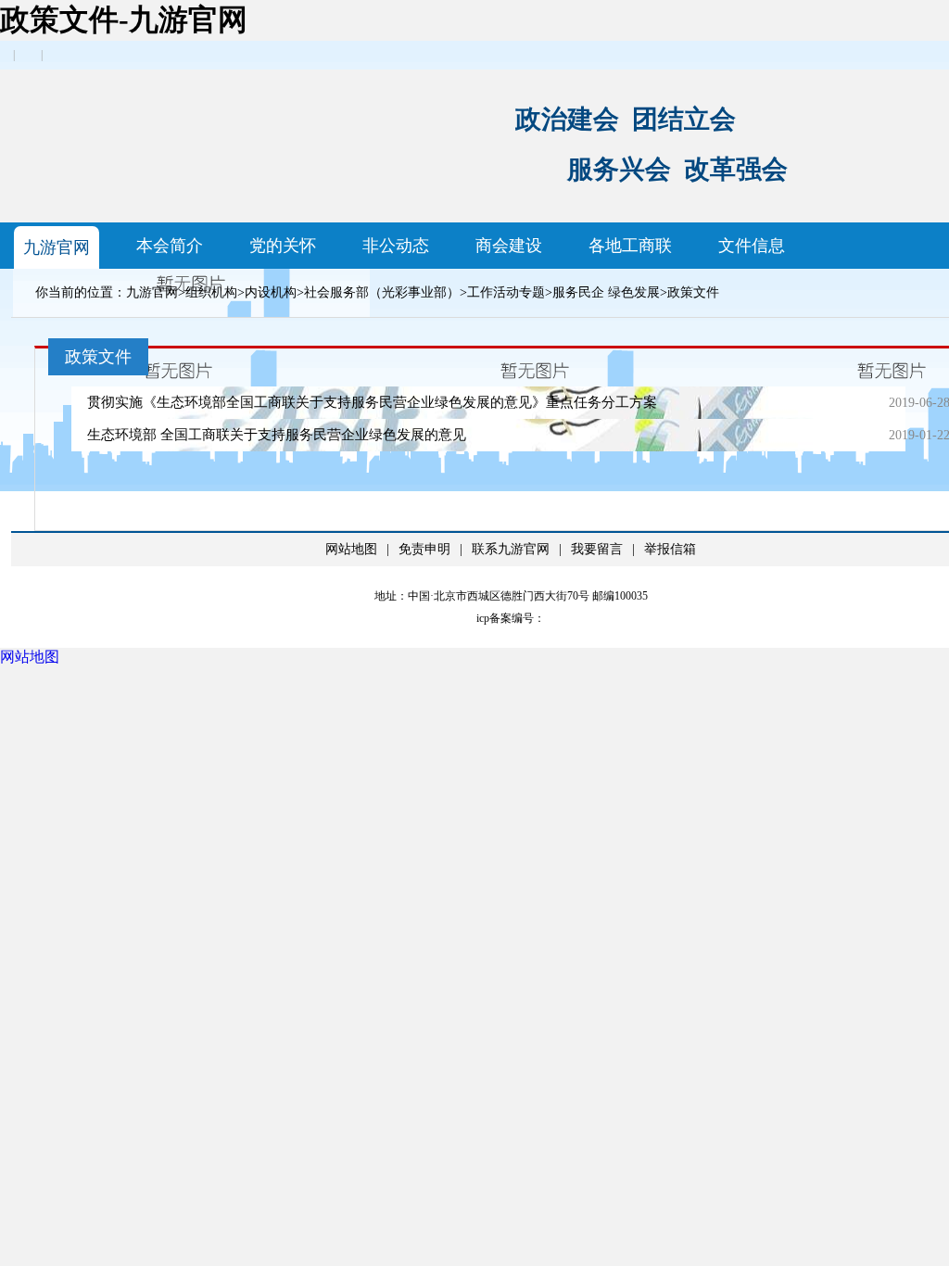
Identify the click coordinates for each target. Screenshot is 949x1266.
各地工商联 (630, 245)
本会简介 (169, 245)
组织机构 (211, 292)
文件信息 (751, 245)
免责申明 (424, 549)
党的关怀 (282, 245)
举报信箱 (670, 549)
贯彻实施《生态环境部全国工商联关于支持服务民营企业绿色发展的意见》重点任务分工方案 (372, 402)
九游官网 (56, 247)
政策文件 (693, 292)
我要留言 (597, 549)
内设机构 (271, 292)
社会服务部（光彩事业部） (382, 292)
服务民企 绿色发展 (606, 292)
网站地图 (351, 549)
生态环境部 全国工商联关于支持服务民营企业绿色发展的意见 (276, 434)
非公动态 (395, 245)
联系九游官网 (511, 549)
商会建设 (508, 245)
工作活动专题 (506, 292)
